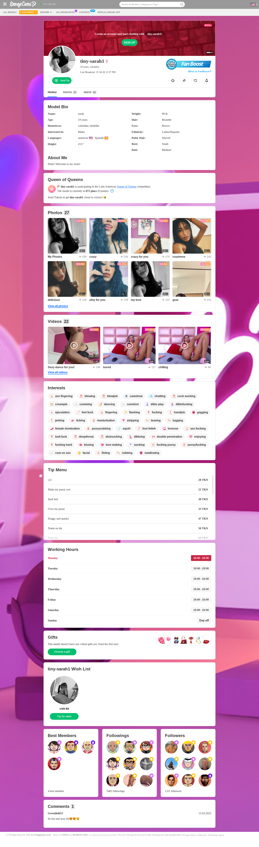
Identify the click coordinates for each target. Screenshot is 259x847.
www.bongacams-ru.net (41, 835)
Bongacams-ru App (109, 12)
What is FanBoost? (199, 71)
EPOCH (65, 835)
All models (10, 12)
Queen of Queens (126, 186)
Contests (84, 12)
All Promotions (65, 12)
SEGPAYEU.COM (80, 835)
